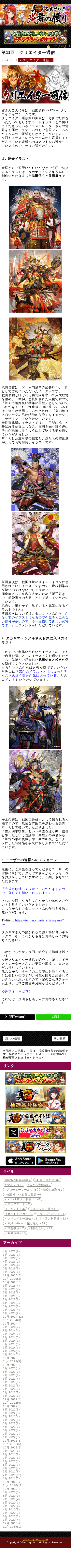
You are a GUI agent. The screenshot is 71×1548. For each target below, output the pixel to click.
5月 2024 (11, 1340)
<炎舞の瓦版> (31, 1194)
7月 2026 (11, 1251)
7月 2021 (11, 1457)
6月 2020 (11, 1502)
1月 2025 (11, 1313)
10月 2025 (12, 1282)
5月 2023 (11, 1382)
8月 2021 (11, 1454)
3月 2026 (11, 1264)
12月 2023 (12, 1358)
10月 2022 (12, 1406)
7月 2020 (11, 1499)
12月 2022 (12, 1399)
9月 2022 (11, 1409)
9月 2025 (11, 1285)
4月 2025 (11, 1302)
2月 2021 (11, 1475)
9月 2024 (11, 1326)
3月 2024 (11, 1347)
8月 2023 (11, 1371)
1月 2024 (11, 1354)
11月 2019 (11, 1526)
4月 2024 (11, 1344)
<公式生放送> (52, 1189)
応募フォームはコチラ (18, 991)
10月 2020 (12, 1488)
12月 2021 (12, 1440)
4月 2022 (11, 1426)
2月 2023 (11, 1392)
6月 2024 (11, 1337)
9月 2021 (11, 1450)
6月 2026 (11, 1254)
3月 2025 (11, 1306)
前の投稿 (60, 1038)
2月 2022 (11, 1433)
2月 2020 (11, 1516)
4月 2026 (11, 1261)
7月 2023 (11, 1375)
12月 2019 (12, 1523)
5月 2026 (11, 1258)
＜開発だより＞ (40, 1228)
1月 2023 (11, 1395)
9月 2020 (11, 1492)
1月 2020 (11, 1519)
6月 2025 (11, 1296)
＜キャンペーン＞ (50, 1213)
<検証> (10, 1194)
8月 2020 (11, 1495)
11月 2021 (11, 1444)
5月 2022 (11, 1423)
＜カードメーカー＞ (19, 1213)
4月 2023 (11, 1385)
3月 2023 (11, 1388)
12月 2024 (12, 1316)
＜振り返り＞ (34, 1223)
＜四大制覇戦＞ (54, 1218)
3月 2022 (11, 1430)
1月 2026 (11, 1271)
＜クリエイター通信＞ (36, 60)
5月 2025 (11, 1299)
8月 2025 (11, 1289)
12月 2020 (12, 1481)
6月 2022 (11, 1420)
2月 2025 (11, 1309)
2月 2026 (11, 1268)
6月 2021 (11, 1461)
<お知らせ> (14, 1184)
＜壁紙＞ (12, 1223)
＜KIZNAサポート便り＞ (23, 1199)
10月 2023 (12, 1364)
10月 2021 (12, 1447)
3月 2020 (11, 1512)
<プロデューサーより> (20, 1189)
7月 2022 (11, 1416)
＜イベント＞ (15, 1208)
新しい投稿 (12, 1038)
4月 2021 (11, 1468)
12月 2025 (12, 1275)
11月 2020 (12, 1485)
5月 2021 (11, 1464)
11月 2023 (11, 1361)
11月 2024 (11, 1320)
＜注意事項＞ (14, 1228)
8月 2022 (11, 1413)
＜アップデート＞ (17, 1204)
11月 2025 (11, 1278)
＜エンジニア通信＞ (44, 1208)
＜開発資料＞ (15, 1233)
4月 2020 (11, 1509)
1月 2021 (11, 1478)
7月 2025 (11, 1292)
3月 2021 (11, 1471)
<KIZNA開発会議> (18, 1180)
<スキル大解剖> (39, 1184)
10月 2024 (12, 1323)
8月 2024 (11, 1330)
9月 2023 (11, 1368)
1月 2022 (11, 1437)
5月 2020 (11, 1505)
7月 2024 (11, 1333)
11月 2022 (11, 1402)
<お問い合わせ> (47, 1180)
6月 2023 (11, 1378)
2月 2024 (11, 1351)
